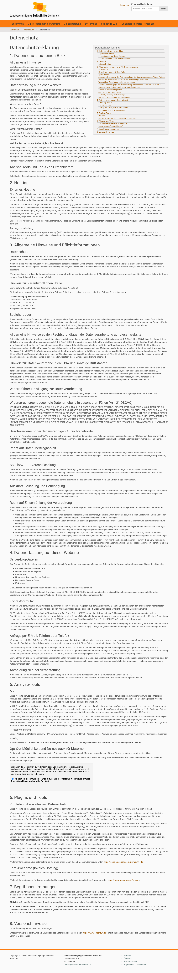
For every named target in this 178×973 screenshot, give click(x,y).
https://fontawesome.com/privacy (123, 880)
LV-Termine (91, 23)
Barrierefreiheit (131, 961)
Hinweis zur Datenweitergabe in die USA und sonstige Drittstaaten (123, 80)
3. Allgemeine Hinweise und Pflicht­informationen (117, 67)
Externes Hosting (104, 64)
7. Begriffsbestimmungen (108, 129)
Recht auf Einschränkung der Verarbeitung (114, 97)
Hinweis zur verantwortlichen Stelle (111, 72)
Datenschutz (103, 69)
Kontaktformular (104, 105)
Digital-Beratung (72, 23)
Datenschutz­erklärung (107, 47)
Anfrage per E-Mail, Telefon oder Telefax (113, 108)
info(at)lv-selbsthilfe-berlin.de (77, 964)
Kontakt (127, 955)
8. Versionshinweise (105, 132)
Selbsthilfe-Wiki (109, 23)
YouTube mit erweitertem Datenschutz (112, 124)
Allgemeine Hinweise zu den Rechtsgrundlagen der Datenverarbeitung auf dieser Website (131, 77)
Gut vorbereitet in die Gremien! (44, 23)
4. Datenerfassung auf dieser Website (113, 100)
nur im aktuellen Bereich (143, 4)
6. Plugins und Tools (105, 121)
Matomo (101, 116)
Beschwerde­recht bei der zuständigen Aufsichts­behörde (119, 87)
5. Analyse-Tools (104, 113)
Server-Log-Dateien (105, 103)
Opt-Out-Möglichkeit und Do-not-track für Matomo (116, 118)
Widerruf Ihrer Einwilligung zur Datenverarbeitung (116, 82)
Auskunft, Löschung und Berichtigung (112, 95)
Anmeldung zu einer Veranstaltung (111, 110)
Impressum (29, 29)
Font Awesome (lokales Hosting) (110, 126)
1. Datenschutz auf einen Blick (110, 51)
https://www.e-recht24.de (94, 933)
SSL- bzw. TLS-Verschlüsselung (109, 92)
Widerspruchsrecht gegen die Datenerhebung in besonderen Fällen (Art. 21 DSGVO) (129, 85)
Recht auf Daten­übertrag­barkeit (110, 90)
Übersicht (128, 958)
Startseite (14, 29)
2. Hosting (101, 61)
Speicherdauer (103, 75)
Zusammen (18, 23)
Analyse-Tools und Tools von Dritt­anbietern (114, 59)
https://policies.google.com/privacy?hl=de (123, 862)
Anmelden (124, 5)
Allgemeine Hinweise (106, 54)
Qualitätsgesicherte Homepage (138, 23)
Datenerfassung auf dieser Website (111, 56)
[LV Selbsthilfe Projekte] (35, 10)
